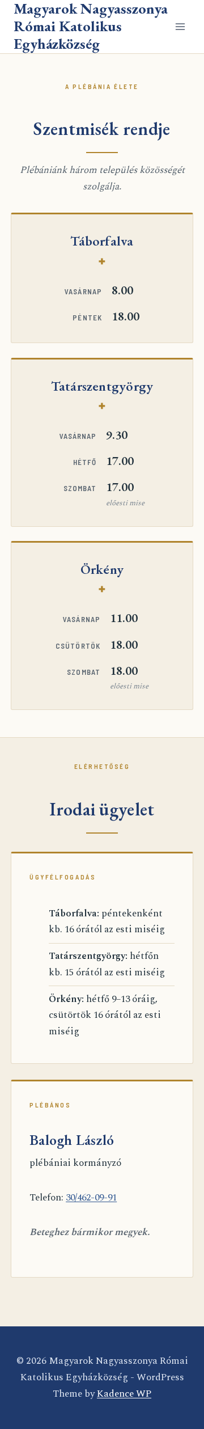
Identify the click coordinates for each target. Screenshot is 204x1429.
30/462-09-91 (91, 1197)
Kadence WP (124, 1393)
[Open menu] (179, 26)
